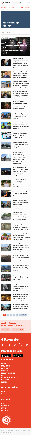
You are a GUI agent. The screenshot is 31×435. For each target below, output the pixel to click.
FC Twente (20, 7)
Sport (13, 7)
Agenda (3, 7)
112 (9, 7)
